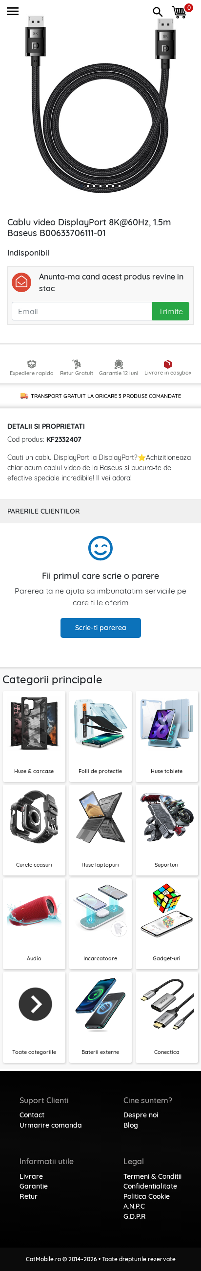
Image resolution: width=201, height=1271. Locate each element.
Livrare (31, 1176)
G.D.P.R (134, 1216)
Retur (29, 1196)
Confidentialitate (150, 1186)
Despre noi (140, 1115)
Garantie (34, 1186)
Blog (130, 1125)
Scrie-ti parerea (100, 627)
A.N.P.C (134, 1206)
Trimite (171, 311)
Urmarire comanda (51, 1125)
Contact (32, 1115)
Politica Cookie (146, 1196)
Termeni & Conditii (152, 1176)
